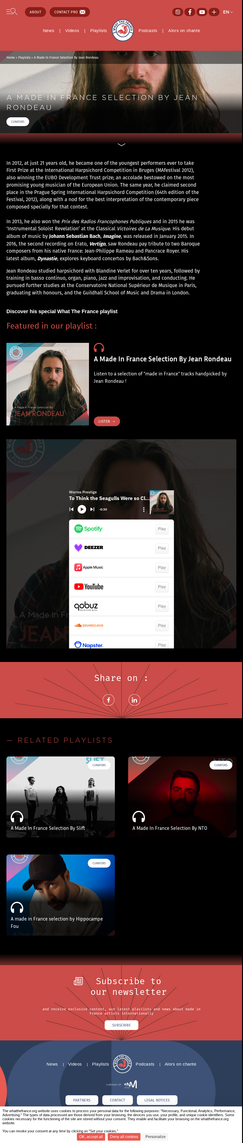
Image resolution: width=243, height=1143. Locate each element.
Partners (82, 1100)
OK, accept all (91, 1137)
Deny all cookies (124, 1137)
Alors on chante (184, 30)
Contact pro (66, 11)
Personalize (155, 1137)
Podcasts (148, 30)
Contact (117, 1100)
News (48, 30)
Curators (17, 122)
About (35, 11)
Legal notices (157, 1100)
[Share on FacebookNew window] (108, 706)
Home (10, 57)
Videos (72, 30)
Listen (104, 421)
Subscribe (121, 1025)
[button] (229, 12)
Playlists (98, 30)
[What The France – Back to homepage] (122, 1072)
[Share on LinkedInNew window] (134, 706)
